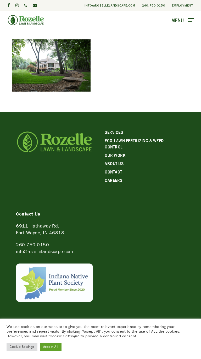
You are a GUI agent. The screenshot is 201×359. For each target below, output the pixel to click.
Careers (113, 181)
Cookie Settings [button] (22, 347)
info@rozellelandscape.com (44, 252)
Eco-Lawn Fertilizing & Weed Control (134, 144)
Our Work (115, 156)
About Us (114, 164)
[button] (182, 20)
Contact (113, 172)
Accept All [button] (50, 347)
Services (114, 133)
